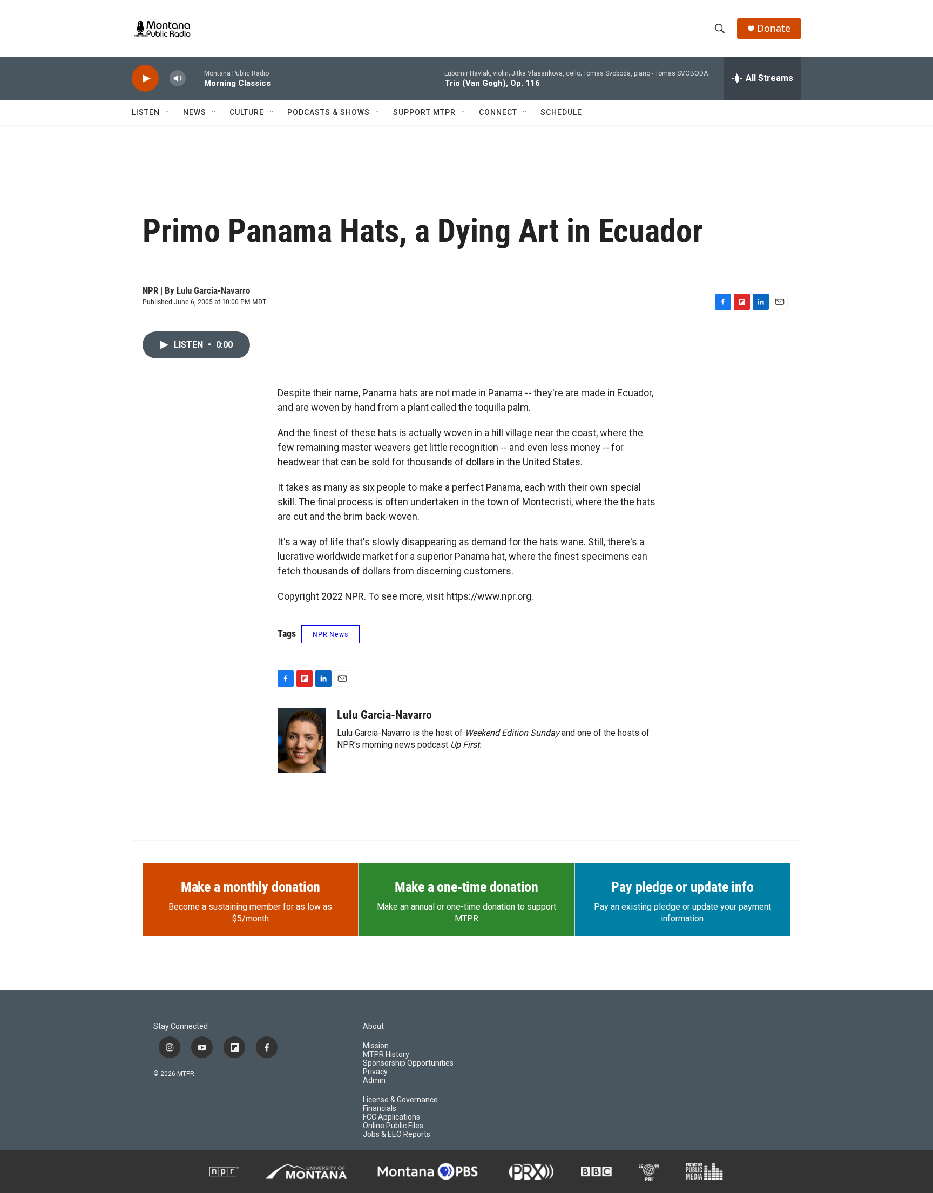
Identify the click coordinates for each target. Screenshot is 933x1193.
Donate (773, 28)
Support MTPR (424, 112)
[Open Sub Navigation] (168, 112)
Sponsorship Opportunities (408, 1063)
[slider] (195, 78)
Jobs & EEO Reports (396, 1134)
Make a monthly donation (250, 887)
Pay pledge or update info (682, 887)
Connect (498, 112)
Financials (379, 1108)
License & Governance (400, 1100)
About (373, 1026)
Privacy (375, 1072)
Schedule (561, 112)
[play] (145, 78)
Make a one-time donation (466, 887)
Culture (246, 112)
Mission (376, 1046)
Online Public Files (393, 1126)
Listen (146, 112)
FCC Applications (391, 1117)
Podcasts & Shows (328, 112)
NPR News (330, 634)
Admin (374, 1080)
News (194, 112)
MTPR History (386, 1054)
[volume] (177, 78)
